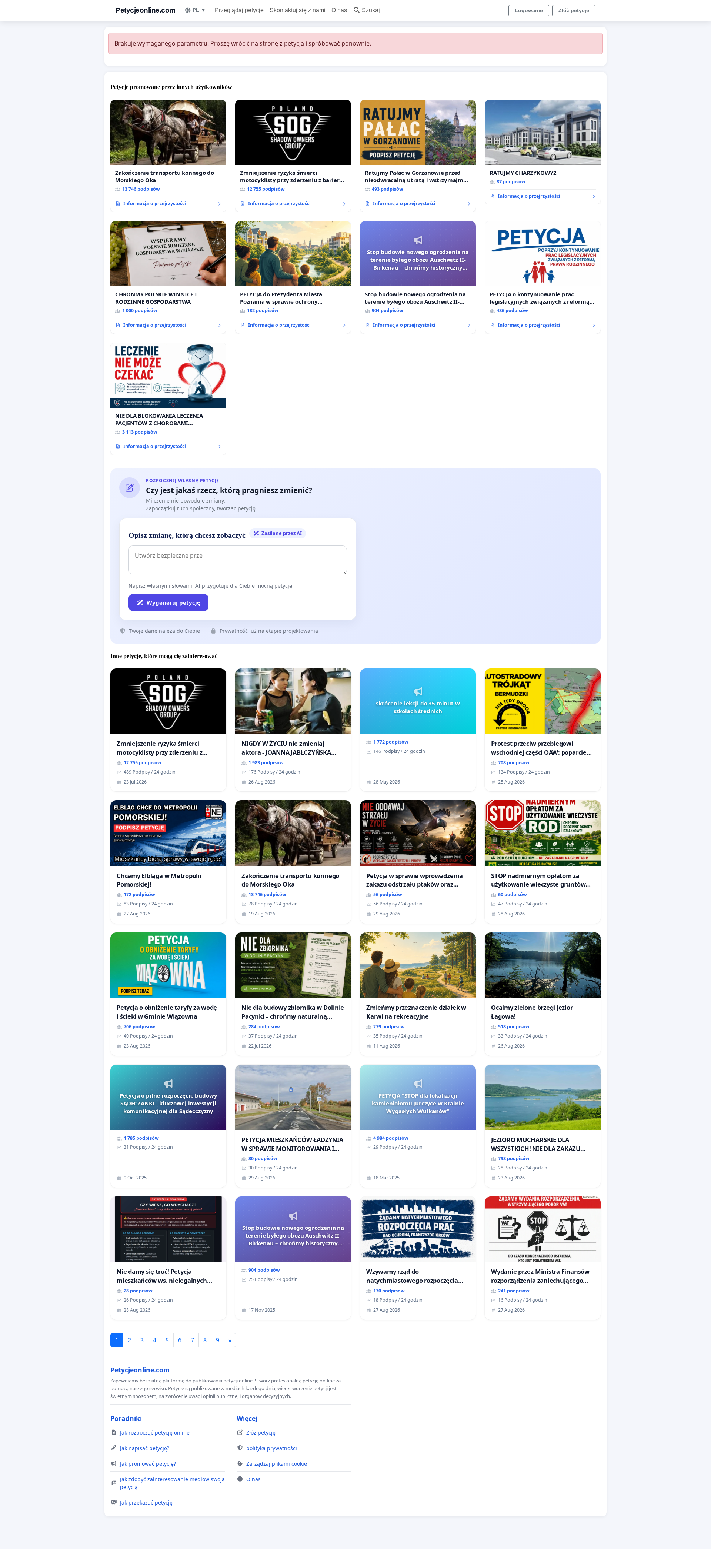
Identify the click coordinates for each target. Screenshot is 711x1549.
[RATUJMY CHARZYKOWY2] (543, 152)
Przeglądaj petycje (239, 10)
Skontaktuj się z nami (298, 10)
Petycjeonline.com (146, 10)
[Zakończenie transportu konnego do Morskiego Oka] (168, 156)
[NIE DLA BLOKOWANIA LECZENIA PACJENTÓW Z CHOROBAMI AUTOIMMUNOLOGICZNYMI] (168, 399)
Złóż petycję (573, 10)
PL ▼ (199, 10)
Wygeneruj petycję (173, 602)
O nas (339, 10)
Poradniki (126, 1418)
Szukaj (371, 10)
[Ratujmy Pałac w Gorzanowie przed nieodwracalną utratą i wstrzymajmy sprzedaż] (418, 156)
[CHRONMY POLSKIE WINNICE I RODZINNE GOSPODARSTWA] (168, 277)
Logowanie (529, 10)
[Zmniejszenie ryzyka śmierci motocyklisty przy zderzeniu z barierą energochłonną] (293, 156)
